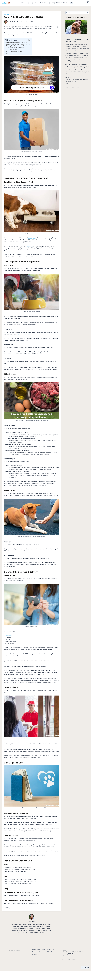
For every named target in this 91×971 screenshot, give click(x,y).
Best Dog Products (9, 14)
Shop (27, 2)
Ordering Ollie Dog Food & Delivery (15, 47)
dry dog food (31, 238)
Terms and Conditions (38, 952)
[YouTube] (71, 3)
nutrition (7, 907)
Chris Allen (17, 22)
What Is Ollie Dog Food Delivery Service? (17, 42)
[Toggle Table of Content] (29, 40)
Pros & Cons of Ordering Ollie (14, 51)
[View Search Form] (88, 2)
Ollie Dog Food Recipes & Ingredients (16, 46)
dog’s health (29, 246)
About (43, 949)
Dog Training (51, 2)
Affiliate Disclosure (51, 952)
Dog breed (9, 635)
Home (23, 2)
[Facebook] (82, 967)
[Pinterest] (88, 967)
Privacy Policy (50, 949)
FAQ (7, 53)
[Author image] (6, 22)
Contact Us (35, 954)
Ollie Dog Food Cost (11, 49)
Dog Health (43, 2)
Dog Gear (59, 2)
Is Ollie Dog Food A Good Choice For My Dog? (18, 44)
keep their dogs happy (24, 334)
